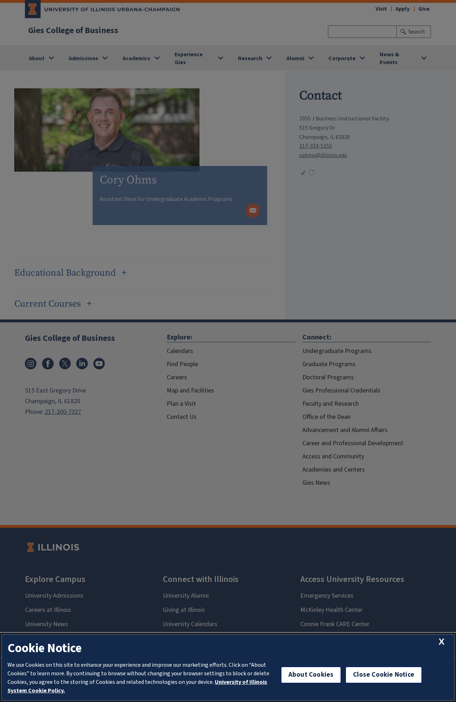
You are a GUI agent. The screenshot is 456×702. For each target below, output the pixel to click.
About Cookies (311, 675)
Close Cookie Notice (383, 675)
